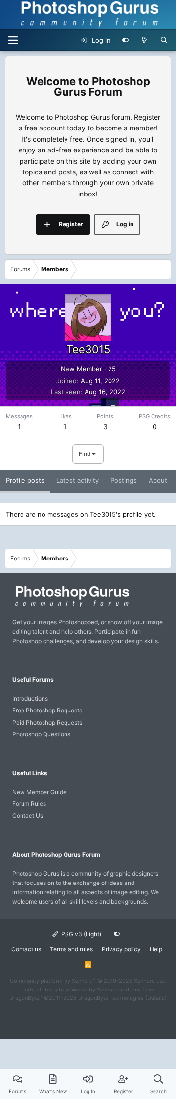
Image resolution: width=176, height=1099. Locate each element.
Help (156, 949)
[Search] (164, 40)
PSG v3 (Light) (80, 934)
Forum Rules (29, 803)
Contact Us (27, 815)
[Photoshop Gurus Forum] (71, 606)
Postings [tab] (123, 480)
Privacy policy (121, 949)
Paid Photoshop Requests (47, 722)
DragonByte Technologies (111, 997)
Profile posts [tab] (25, 480)
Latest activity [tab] (77, 480)
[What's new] (144, 40)
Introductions (30, 698)
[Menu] (12, 40)
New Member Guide (39, 792)
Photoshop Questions (41, 734)
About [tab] (158, 480)
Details (156, 997)
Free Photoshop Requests (47, 710)
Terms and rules (71, 949)
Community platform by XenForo (88, 980)
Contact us (26, 949)
